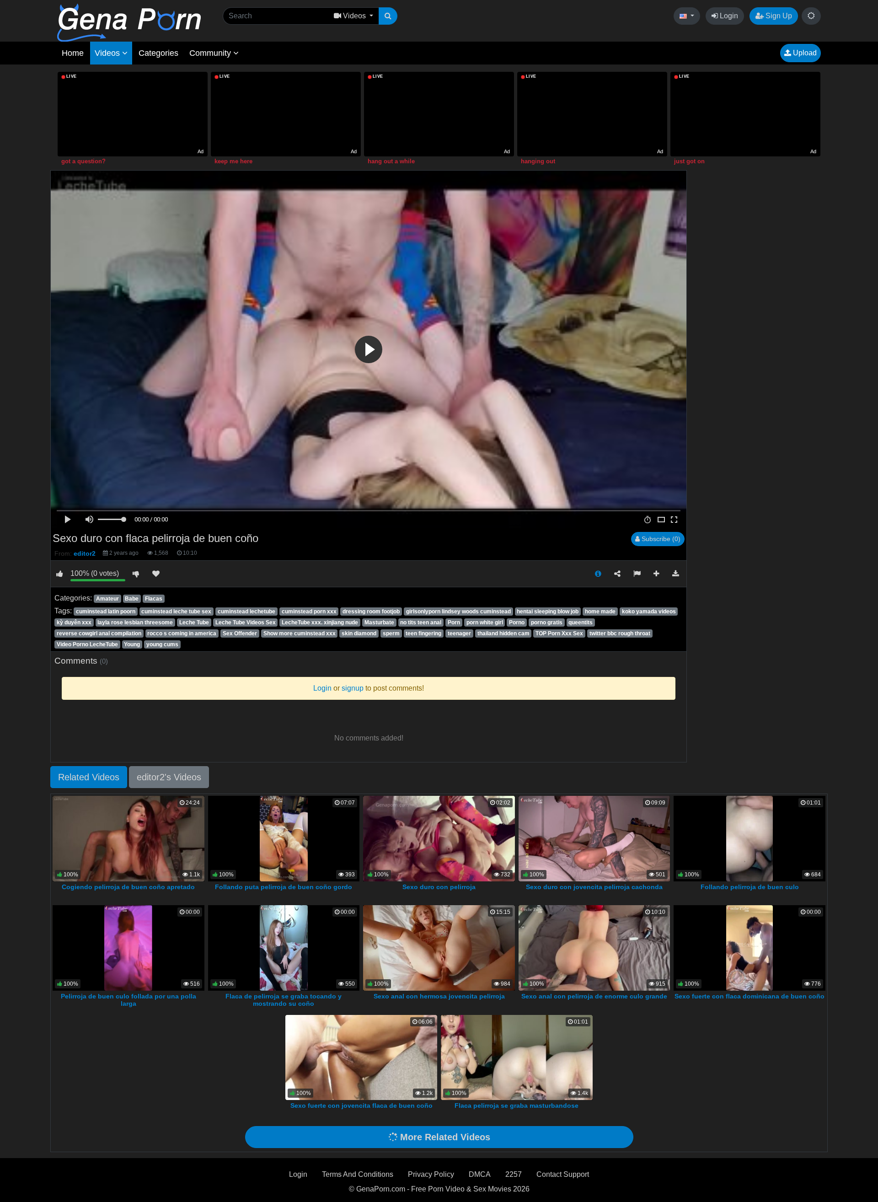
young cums (162, 644)
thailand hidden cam (503, 633)
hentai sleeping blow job (547, 611)
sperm (391, 633)
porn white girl (484, 622)
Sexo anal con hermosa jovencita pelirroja (439, 996)
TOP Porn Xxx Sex (559, 633)
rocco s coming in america (181, 633)
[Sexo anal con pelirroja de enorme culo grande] (594, 947)
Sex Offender (240, 633)
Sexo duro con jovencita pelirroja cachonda (594, 887)
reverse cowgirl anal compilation (99, 633)
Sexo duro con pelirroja (439, 887)
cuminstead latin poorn (105, 611)
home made (600, 611)
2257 (513, 1174)
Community (211, 53)
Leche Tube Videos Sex (245, 622)
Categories (158, 53)
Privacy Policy (431, 1174)
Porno (517, 622)
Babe (132, 599)
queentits (580, 622)
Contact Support (562, 1174)
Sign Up (778, 16)
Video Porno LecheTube (87, 644)
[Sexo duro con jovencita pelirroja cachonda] (594, 838)
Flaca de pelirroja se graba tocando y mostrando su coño (283, 1000)
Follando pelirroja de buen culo (750, 887)
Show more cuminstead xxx (299, 633)
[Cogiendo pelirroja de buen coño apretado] (128, 838)
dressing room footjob (371, 611)
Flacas (153, 599)
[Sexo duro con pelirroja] (439, 838)
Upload (804, 53)
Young (132, 644)
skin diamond (359, 633)
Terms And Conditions (357, 1174)
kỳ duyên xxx (74, 622)
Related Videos (88, 777)
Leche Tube (194, 622)
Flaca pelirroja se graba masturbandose (516, 1105)
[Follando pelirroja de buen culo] (749, 838)
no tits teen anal (420, 622)
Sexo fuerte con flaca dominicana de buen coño (749, 996)
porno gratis (546, 622)
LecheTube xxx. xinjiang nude (320, 622)
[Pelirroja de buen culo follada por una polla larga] (128, 947)
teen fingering (423, 633)
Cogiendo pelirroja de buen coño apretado (128, 887)
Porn (454, 622)
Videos (108, 53)
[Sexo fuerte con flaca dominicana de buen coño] (749, 947)
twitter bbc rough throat (619, 633)
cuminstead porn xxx (309, 611)
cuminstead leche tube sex (176, 611)
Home (73, 53)
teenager (459, 633)
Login (728, 16)
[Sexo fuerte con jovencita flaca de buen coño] (361, 1057)
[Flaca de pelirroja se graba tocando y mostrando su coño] (283, 947)
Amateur (107, 599)
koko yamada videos (649, 611)
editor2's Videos (169, 777)
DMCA (480, 1174)
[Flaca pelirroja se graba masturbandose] (517, 1057)
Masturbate (379, 622)
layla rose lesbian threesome (135, 622)
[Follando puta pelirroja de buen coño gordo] (284, 838)
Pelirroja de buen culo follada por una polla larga (128, 1000)
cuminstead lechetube (246, 611)
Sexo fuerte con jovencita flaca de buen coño (361, 1105)
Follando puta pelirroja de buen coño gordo (283, 887)
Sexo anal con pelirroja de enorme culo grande (594, 996)
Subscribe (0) (660, 538)
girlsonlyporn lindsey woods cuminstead (458, 611)
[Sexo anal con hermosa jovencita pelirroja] (439, 947)
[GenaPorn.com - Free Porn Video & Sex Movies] (129, 22)
